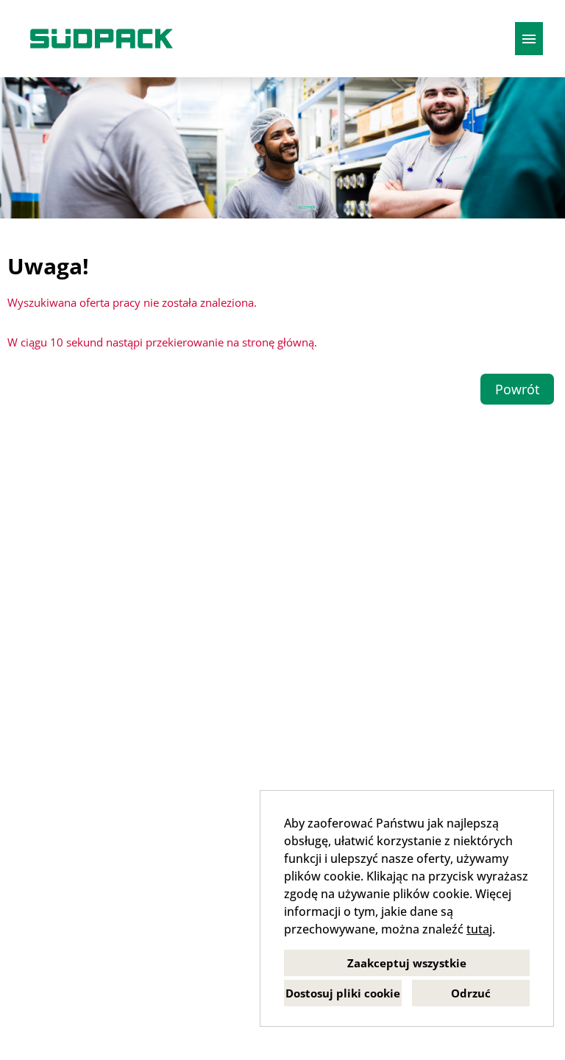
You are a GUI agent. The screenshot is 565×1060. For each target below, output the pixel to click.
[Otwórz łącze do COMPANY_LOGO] (101, 38)
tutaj (479, 929)
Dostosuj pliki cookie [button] (342, 993)
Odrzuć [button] (471, 993)
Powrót (517, 389)
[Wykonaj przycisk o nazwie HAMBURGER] (529, 38)
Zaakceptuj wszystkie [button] (406, 963)
